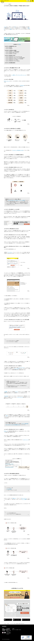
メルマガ (5, 26)
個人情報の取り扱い (8, 629)
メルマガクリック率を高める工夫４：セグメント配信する (12, 59)
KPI (14, 26)
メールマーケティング (20, 397)
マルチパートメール (26, 439)
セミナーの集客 (24, 499)
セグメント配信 (16, 368)
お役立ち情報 (3, 629)
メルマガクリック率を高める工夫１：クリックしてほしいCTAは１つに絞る (14, 56)
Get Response (22, 85)
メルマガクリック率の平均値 (9, 47)
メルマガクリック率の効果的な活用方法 (10, 62)
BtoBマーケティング (7, 81)
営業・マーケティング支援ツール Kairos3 (16, 629)
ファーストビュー (10, 252)
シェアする (17, 619)
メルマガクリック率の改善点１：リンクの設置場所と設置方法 (12, 51)
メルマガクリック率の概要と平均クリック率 (10, 46)
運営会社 (13, 628)
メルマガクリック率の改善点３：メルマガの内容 (11, 53)
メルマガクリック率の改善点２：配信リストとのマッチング (12, 52)
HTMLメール (6, 431)
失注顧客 (6, 391)
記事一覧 (3, 628)
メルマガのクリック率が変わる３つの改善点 (10, 50)
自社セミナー (14, 498)
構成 (10, 29)
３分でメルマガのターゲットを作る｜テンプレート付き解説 (16, 200)
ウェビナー (16, 391)
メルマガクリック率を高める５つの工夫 (10, 55)
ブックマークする (26, 619)
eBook (7, 415)
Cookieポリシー (8, 631)
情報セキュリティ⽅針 (8, 630)
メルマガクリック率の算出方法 (9, 48)
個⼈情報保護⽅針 (8, 628)
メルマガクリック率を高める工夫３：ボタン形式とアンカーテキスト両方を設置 (14, 58)
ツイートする (8, 619)
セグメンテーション (21, 367)
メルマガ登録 (3, 630)
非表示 (20, 44)
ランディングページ (24, 498)
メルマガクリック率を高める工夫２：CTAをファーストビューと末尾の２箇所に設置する (15, 57)
